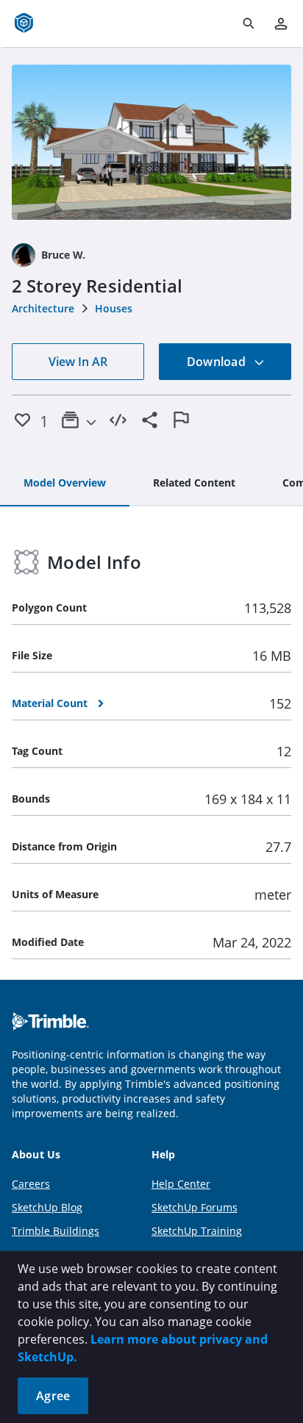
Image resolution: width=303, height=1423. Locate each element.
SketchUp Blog (47, 1207)
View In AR (78, 362)
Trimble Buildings (55, 1231)
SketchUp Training (197, 1231)
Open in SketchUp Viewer (151, 143)
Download (218, 362)
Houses (113, 308)
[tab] (64, 483)
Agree (53, 1396)
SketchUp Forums (195, 1207)
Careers (31, 1184)
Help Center (181, 1184)
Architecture (43, 308)
